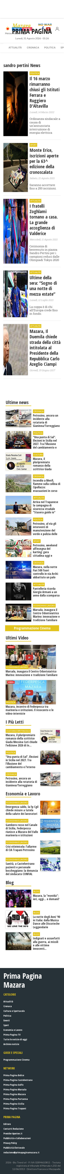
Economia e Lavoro (12, 1029)
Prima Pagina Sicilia (13, 1103)
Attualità (15, 47)
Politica (49, 47)
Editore (7, 1124)
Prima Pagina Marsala (14, 1089)
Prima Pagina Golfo (13, 1084)
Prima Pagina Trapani (14, 1108)
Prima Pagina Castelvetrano (17, 1080)
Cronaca (33, 47)
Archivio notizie (11, 1044)
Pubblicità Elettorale (14, 1147)
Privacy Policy (10, 1143)
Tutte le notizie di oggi (15, 1039)
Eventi (6, 1020)
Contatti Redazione (13, 1128)
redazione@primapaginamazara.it (21, 1152)
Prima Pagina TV (11, 1034)
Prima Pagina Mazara (14, 1094)
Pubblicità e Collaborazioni (17, 1138)
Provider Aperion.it (12, 1133)
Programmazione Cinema (16, 1059)
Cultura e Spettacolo (14, 1011)
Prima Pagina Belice (13, 1075)
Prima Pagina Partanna (15, 1099)
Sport (6, 1025)
